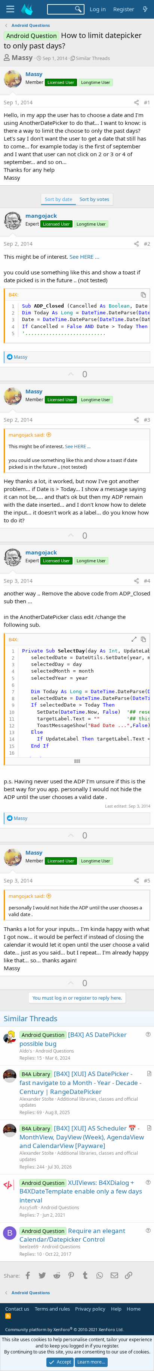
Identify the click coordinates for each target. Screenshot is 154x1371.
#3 (147, 419)
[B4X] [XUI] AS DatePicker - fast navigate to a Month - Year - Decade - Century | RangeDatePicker (80, 1082)
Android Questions (55, 1051)
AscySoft (28, 1207)
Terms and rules (52, 1308)
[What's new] (145, 9)
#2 (147, 243)
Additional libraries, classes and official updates (78, 1102)
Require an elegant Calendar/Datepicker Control (72, 1235)
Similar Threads (93, 58)
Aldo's (25, 1051)
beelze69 (28, 1246)
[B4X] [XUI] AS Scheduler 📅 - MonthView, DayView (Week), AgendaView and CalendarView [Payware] (81, 1137)
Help (116, 1308)
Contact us (17, 1308)
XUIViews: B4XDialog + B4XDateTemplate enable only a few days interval (80, 1191)
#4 (147, 580)
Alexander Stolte (36, 1099)
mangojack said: (26, 434)
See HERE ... (83, 256)
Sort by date (58, 199)
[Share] (136, 102)
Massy (22, 57)
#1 (147, 102)
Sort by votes (94, 199)
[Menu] (10, 9)
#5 (147, 880)
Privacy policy (90, 1308)
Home (134, 1308)
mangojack (41, 215)
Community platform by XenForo (64, 1329)
